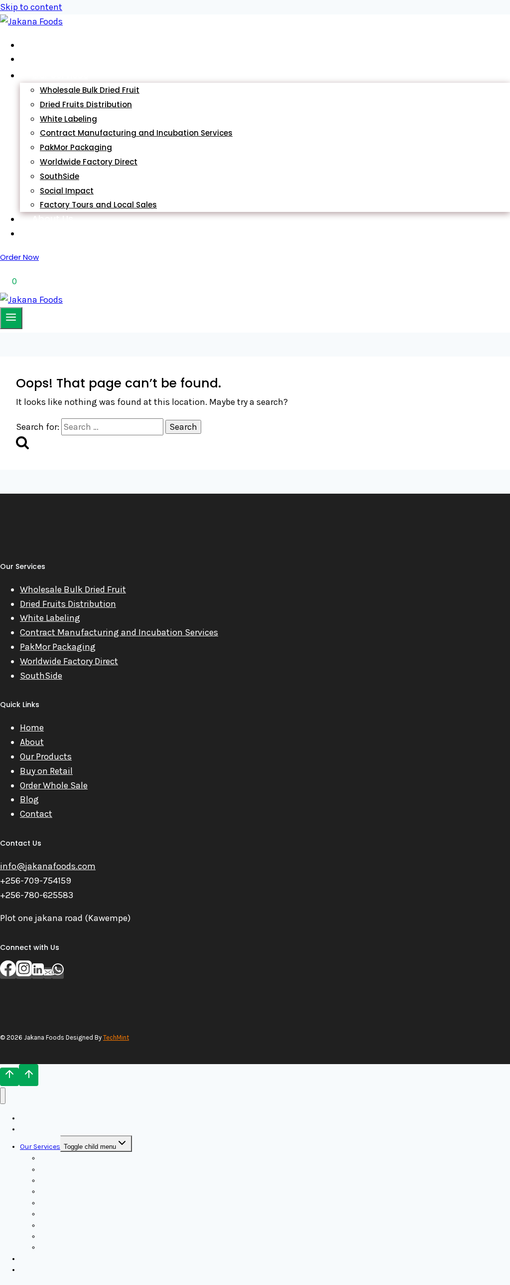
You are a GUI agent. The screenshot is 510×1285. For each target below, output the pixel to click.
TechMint (116, 1037)
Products (52, 58)
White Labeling (50, 617)
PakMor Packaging (58, 646)
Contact (36, 813)
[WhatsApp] (58, 973)
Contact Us (57, 233)
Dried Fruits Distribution (68, 603)
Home (45, 44)
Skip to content (31, 6)
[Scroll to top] (9, 1077)
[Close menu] (2, 1096)
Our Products (46, 756)
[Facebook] (8, 973)
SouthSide (41, 675)
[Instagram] (24, 973)
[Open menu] (11, 318)
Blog (29, 799)
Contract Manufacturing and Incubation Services (136, 133)
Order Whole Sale (54, 785)
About (32, 741)
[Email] (48, 973)
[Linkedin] (38, 973)
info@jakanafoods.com (48, 866)
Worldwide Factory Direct (88, 162)
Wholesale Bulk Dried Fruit (73, 589)
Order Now (19, 257)
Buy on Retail (46, 770)
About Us (52, 218)
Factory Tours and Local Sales (98, 204)
